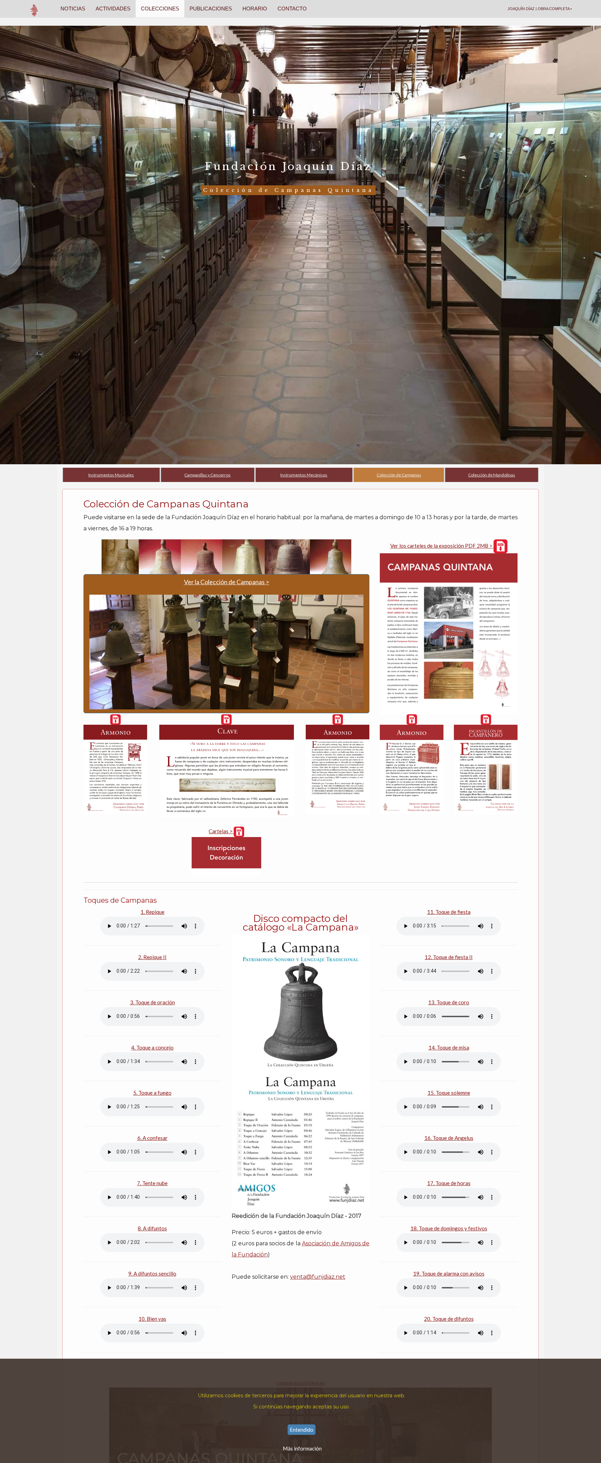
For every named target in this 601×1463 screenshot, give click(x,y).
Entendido (301, 1429)
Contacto (292, 8)
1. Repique (153, 912)
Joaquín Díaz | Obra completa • (539, 9)
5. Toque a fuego (152, 1093)
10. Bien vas (152, 1319)
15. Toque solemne (448, 1093)
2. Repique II (152, 957)
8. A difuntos (152, 1228)
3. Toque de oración (152, 1002)
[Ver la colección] (226, 556)
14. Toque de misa (448, 1047)
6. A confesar (152, 1138)
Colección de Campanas (399, 474)
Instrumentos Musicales (111, 474)
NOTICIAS (73, 8)
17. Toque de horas (449, 1183)
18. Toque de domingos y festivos (448, 1228)
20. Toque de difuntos (449, 1319)
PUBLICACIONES (211, 8)
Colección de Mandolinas (491, 474)
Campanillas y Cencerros (207, 474)
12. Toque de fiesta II (449, 957)
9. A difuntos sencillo (152, 1273)
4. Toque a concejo (152, 1047)
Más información (302, 1448)
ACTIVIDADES (113, 8)
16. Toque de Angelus (448, 1138)
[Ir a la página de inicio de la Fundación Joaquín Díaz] (34, 8)
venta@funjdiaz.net (317, 1276)
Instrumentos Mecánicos (303, 474)
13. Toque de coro (448, 1002)
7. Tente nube (152, 1183)
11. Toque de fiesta (449, 912)
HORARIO (254, 8)
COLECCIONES (160, 8)
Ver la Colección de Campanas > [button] (226, 582)
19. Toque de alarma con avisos (448, 1273)
